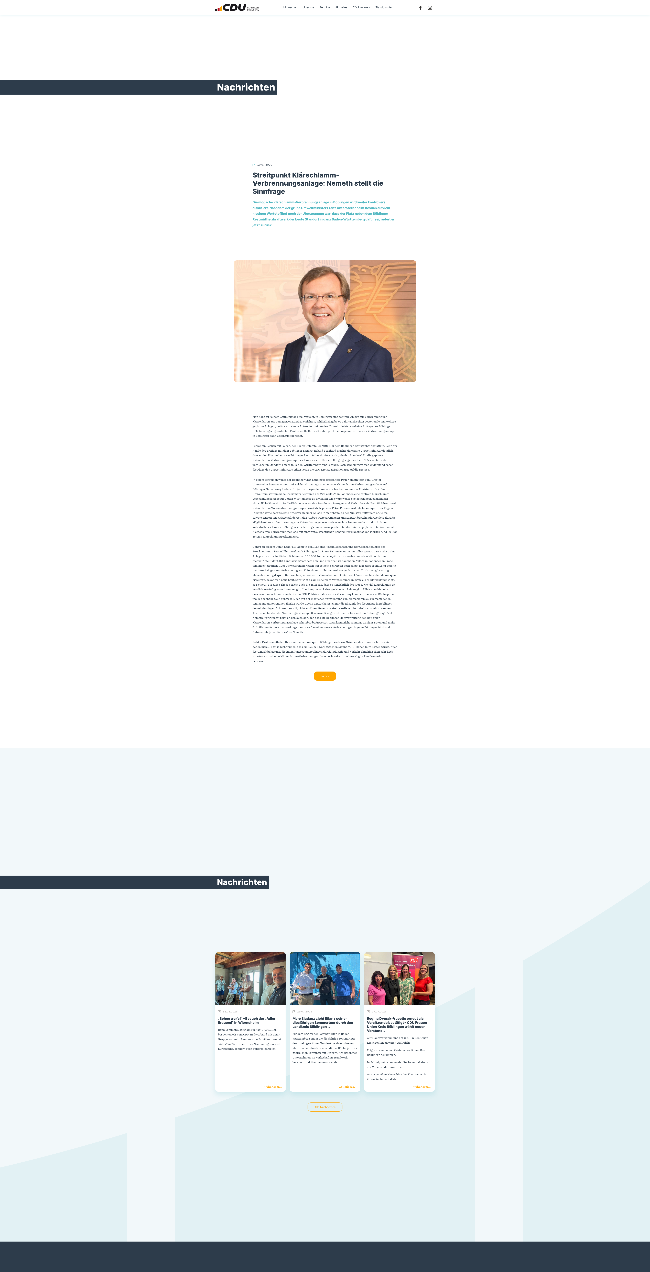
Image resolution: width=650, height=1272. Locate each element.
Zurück (325, 676)
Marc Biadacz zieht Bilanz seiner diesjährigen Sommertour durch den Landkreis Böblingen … (322, 1023)
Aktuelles (341, 7)
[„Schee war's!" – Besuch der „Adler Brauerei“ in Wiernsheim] (250, 978)
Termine (325, 7)
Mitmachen (290, 7)
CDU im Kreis (361, 7)
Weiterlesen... (273, 1086)
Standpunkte (383, 7)
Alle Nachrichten (325, 1107)
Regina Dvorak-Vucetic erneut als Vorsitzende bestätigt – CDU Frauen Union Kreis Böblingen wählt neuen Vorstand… (397, 1025)
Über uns (308, 7)
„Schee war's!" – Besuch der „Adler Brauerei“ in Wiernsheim (246, 1021)
